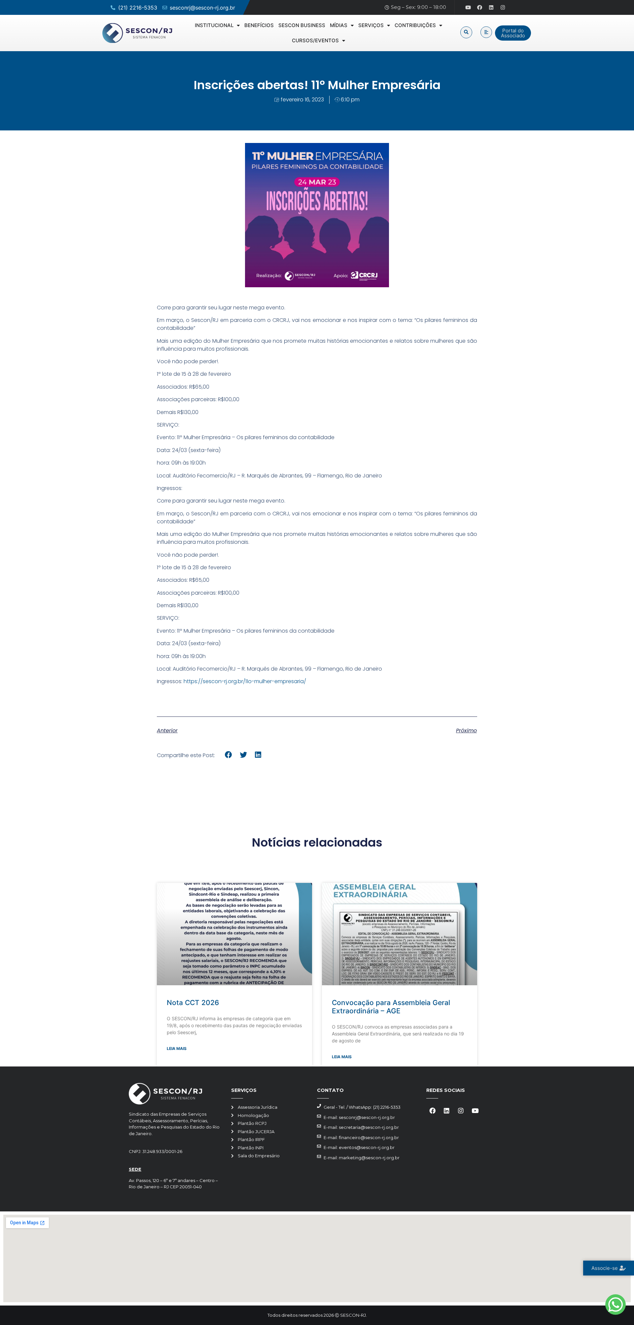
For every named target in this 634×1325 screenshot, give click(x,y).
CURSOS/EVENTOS (315, 40)
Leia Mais (177, 1048)
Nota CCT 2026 (193, 1002)
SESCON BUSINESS (301, 25)
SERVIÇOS (371, 25)
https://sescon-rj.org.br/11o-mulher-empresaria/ (245, 681)
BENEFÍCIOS (259, 25)
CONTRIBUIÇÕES (415, 25)
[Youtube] (468, 8)
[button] (466, 32)
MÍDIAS (338, 25)
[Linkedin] (491, 8)
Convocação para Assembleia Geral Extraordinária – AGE (391, 1006)
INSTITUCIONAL (214, 25)
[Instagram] (503, 8)
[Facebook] (480, 8)
